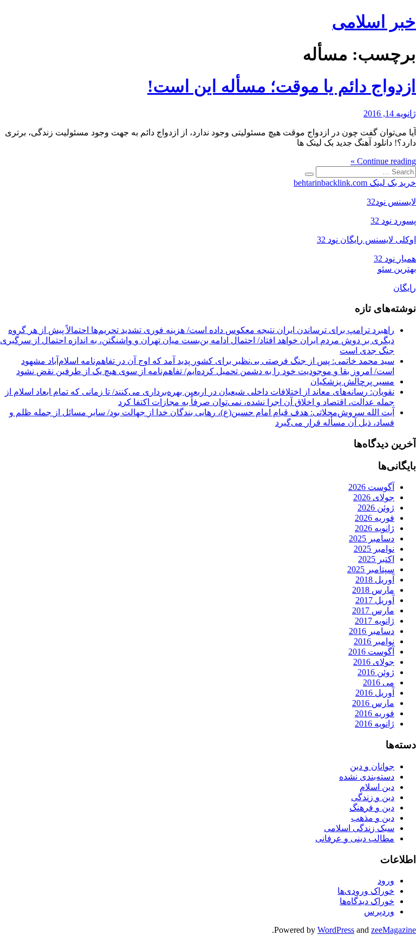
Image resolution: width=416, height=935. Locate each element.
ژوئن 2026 (376, 507)
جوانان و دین (372, 766)
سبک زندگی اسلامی (359, 828)
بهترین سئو (397, 268)
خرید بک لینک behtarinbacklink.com (355, 182)
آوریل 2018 (374, 579)
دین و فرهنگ (371, 807)
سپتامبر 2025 (370, 569)
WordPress (335, 929)
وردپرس (379, 911)
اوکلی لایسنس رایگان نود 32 (366, 239)
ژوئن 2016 (376, 672)
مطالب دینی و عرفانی (354, 838)
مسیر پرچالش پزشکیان (352, 381)
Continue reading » (383, 161)
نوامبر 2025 (374, 548)
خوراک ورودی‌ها (365, 890)
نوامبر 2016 (374, 641)
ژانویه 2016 (374, 723)
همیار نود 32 (395, 258)
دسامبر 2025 (371, 538)
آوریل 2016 (374, 692)
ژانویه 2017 (374, 620)
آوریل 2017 (374, 600)
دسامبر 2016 (371, 631)
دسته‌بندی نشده (366, 776)
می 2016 (378, 682)
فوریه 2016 (374, 713)
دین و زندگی (372, 797)
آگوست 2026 (371, 487)
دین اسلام (377, 787)
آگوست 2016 (371, 651)
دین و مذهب (372, 817)
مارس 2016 (373, 703)
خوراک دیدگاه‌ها (367, 901)
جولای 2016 (373, 661)
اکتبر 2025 (376, 559)
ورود (386, 880)
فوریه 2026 (374, 517)
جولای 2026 (373, 497)
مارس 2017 (373, 610)
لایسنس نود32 (391, 201)
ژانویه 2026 (374, 528)
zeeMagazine (393, 929)
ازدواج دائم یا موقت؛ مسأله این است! (281, 86)
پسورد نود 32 (393, 220)
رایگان (404, 287)
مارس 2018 (373, 589)
